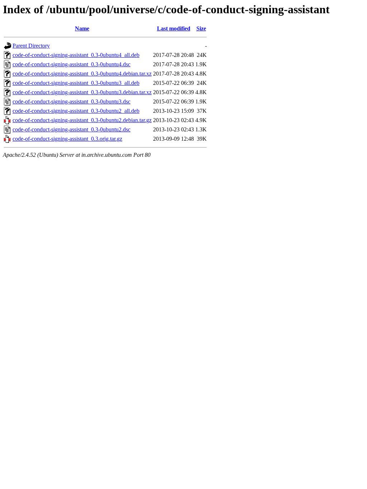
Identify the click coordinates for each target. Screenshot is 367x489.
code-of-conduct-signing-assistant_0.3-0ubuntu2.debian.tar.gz (82, 120)
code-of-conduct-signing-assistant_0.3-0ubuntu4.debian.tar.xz (82, 74)
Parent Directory (31, 46)
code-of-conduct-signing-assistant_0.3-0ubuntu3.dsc (71, 101)
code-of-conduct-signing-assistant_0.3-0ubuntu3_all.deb (76, 83)
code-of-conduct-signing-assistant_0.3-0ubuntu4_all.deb (76, 55)
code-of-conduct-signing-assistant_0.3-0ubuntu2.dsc (71, 129)
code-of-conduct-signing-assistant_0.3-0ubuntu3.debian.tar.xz (82, 92)
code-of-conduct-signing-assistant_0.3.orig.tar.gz (67, 139)
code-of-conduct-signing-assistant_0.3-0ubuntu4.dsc (71, 64)
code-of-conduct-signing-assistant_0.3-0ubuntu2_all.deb (76, 111)
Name (82, 28)
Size (201, 28)
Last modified (173, 28)
